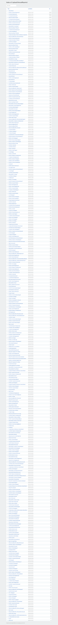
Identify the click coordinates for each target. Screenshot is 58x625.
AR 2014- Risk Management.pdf (13, 184)
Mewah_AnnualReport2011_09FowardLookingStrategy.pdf (17, 119)
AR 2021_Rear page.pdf (12, 250)
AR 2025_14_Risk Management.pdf (14, 265)
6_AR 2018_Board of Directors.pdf (14, 289)
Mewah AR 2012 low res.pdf (13, 100)
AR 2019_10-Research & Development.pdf (15, 267)
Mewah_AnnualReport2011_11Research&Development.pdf (17, 260)
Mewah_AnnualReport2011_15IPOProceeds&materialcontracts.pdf (18, 615)
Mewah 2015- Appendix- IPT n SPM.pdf (14, 351)
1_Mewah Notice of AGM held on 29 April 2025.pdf (16, 429)
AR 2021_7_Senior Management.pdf (14, 186)
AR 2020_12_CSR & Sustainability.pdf (14, 160)
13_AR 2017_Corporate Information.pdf (14, 520)
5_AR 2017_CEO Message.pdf (13, 508)
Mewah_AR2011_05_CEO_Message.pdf (14, 448)
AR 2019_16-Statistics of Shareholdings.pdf (15, 341)
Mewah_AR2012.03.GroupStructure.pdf (14, 527)
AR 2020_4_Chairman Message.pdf (14, 386)
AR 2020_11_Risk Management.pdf (14, 236)
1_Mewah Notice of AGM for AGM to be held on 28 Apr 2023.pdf (18, 510)
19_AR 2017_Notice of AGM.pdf (13, 410)
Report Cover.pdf (11, 324)
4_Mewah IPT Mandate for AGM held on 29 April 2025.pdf (17, 370)
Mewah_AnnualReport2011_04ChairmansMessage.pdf (16, 608)
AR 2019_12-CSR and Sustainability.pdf (14, 93)
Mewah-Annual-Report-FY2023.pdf (14, 33)
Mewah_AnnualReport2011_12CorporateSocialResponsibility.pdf (18, 258)
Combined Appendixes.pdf (12, 348)
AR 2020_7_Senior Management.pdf (14, 353)
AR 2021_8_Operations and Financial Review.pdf (15, 74)
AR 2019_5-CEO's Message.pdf (13, 217)
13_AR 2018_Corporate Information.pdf (14, 441)
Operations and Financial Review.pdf (14, 95)
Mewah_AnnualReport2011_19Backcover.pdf (15, 88)
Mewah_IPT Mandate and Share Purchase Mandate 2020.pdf (17, 358)
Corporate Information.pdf (12, 594)
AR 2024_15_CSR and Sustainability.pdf (14, 162)
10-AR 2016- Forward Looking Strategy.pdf (15, 556)
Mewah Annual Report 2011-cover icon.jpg (15, 413)
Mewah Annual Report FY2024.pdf (14, 55)
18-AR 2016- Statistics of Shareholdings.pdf (15, 544)
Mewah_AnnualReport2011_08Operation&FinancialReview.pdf (17, 67)
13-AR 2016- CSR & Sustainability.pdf (14, 327)
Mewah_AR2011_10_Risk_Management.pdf (15, 105)
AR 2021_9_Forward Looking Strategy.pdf (14, 110)
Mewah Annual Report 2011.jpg (13, 143)
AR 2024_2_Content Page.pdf (13, 150)
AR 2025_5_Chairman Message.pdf (14, 451)
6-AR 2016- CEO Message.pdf (13, 568)
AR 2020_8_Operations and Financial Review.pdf (15, 136)
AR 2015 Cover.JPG (11, 537)
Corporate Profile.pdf (12, 389)
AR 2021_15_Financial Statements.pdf (14, 12)
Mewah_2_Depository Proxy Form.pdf (14, 284)
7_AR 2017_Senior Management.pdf (14, 525)
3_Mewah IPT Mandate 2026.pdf (13, 422)
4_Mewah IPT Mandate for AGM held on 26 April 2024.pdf (17, 384)
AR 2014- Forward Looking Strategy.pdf (14, 322)
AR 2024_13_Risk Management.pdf (14, 401)
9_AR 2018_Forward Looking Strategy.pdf (14, 227)
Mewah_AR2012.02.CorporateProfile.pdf (14, 432)
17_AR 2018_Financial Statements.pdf (14, 29)
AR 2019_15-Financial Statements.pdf (14, 38)
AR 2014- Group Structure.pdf (13, 587)
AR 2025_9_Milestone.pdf (12, 191)
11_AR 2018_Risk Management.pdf (14, 277)
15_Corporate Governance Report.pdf (14, 19)
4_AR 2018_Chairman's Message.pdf (14, 553)
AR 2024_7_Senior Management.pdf (14, 308)
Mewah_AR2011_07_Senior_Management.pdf (15, 458)
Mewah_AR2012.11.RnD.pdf (13, 496)
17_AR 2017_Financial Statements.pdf (14, 215)
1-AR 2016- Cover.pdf (12, 317)
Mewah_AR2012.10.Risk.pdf (13, 434)
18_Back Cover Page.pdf (12, 298)
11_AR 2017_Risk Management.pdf (14, 329)
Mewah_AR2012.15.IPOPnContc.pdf (14, 534)
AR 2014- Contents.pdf (12, 148)
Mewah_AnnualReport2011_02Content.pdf (15, 398)
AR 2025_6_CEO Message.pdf (13, 513)
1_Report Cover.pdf (11, 293)
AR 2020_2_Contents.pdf (12, 274)
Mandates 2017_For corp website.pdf (14, 346)
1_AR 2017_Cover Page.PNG (13, 210)
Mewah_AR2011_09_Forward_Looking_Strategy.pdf (16, 103)
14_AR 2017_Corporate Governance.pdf (14, 334)
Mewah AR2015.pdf (11, 79)
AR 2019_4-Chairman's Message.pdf (14, 196)
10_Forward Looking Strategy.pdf (13, 107)
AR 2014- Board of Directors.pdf (13, 501)
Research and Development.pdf (13, 403)
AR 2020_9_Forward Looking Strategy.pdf (14, 246)
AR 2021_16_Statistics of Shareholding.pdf (15, 141)
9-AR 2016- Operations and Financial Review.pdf (16, 169)
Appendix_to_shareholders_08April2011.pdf (15, 360)
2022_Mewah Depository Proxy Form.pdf (14, 279)
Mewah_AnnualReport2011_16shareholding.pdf (15, 601)
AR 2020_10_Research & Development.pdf (15, 310)
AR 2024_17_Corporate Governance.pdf (14, 320)
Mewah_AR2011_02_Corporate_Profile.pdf (15, 43)
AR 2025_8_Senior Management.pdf (14, 255)
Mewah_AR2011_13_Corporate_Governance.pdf (15, 367)
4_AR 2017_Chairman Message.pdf (14, 532)
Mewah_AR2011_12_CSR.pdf (13, 174)
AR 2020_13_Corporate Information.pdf (14, 489)
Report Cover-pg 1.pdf (12, 243)
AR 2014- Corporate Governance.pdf (14, 372)
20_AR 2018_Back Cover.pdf (13, 606)
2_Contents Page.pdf (12, 81)
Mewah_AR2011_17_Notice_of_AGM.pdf (14, 417)
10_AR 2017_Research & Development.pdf (15, 415)
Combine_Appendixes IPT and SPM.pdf (14, 365)
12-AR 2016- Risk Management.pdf (14, 336)
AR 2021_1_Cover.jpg (12, 396)
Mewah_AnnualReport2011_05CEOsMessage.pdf (16, 589)
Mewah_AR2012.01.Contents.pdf (13, 494)
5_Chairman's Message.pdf (12, 131)
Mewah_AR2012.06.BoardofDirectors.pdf (14, 472)
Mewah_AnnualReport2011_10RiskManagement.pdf (16, 253)
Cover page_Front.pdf (12, 167)
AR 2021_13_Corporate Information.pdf (14, 262)
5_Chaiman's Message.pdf (12, 234)
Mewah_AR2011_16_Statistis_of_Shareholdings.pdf (16, 446)
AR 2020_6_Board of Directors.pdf (14, 165)
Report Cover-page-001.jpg (12, 541)
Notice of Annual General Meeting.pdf (14, 515)
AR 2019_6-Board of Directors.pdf (13, 122)
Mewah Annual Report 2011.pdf (13, 69)
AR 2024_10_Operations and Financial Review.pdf (16, 303)
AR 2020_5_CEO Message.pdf (13, 382)
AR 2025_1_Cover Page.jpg (12, 179)
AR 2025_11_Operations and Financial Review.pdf (16, 231)
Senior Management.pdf (12, 577)
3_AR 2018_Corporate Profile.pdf (13, 172)
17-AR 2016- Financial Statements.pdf (14, 272)
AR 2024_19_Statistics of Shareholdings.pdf (15, 491)
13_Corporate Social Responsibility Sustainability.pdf (16, 60)
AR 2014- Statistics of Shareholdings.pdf (14, 572)
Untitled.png (10, 427)
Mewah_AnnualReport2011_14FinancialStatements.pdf (16, 315)
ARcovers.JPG (11, 620)
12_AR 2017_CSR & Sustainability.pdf (14, 229)
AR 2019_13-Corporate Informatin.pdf (14, 305)
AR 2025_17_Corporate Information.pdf (14, 558)
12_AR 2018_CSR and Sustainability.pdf (14, 205)
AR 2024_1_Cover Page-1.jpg (13, 339)
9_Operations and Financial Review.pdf (14, 98)
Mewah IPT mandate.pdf (12, 487)
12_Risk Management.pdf (12, 72)
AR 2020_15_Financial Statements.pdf (14, 24)
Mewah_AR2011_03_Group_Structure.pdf (15, 465)
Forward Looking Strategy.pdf (13, 482)
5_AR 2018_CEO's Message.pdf (13, 563)
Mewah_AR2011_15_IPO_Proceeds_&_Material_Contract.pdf (17, 475)
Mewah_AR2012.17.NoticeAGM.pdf (14, 479)
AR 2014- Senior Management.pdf (13, 582)
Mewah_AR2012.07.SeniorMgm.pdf (14, 518)
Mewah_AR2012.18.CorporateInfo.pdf (14, 539)
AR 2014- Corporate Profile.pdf (13, 439)
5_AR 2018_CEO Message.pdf (13, 565)
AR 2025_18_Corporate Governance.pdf (14, 355)
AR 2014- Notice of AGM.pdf (13, 503)
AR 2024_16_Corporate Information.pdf (14, 453)
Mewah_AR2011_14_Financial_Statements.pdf (15, 248)
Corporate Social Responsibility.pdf (14, 379)
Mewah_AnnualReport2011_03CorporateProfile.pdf (16, 36)
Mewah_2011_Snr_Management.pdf (14, 460)
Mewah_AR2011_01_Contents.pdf (13, 26)
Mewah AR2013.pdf (11, 76)
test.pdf (10, 618)
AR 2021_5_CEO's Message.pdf (13, 138)
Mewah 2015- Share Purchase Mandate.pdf (15, 408)
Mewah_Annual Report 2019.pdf (13, 48)
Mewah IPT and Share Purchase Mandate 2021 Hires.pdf (17, 241)
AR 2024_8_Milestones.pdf (12, 203)
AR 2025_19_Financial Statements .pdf (14, 212)
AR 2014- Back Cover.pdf (12, 613)
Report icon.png (11, 391)
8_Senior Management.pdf (12, 112)
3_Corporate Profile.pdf (12, 129)
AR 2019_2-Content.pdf (12, 222)
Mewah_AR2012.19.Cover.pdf (13, 546)
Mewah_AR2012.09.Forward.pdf (13, 444)
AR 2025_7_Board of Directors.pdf (14, 291)
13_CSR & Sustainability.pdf (13, 31)
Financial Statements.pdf (12, 286)
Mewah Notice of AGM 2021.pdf (13, 522)
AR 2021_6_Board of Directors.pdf (14, 64)
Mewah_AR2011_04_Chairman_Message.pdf (15, 477)
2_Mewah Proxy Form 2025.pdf (13, 224)
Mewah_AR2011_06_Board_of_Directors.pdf (15, 420)
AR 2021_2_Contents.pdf (12, 153)
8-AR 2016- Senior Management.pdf (14, 575)
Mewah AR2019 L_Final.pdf (13, 50)
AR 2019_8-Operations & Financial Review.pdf (15, 91)
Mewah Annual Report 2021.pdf (13, 45)
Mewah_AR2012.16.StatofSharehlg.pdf (14, 506)
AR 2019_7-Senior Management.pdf (14, 281)
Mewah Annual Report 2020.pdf (13, 17)
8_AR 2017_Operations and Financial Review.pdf (15, 181)
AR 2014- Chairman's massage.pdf (13, 599)
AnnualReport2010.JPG (12, 549)
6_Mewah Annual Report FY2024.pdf (14, 57)
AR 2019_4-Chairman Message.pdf (14, 198)
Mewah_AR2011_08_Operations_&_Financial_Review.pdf (17, 62)
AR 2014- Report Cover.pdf (12, 117)
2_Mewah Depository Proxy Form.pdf (14, 200)
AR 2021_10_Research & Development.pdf (15, 155)
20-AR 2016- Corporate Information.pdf (14, 584)
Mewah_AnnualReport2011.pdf (13, 124)
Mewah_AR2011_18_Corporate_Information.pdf (15, 470)
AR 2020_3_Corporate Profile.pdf (13, 193)
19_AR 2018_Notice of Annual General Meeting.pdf (16, 134)
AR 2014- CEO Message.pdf (13, 596)
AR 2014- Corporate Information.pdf (14, 603)
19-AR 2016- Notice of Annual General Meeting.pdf (16, 463)
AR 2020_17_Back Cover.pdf (13, 551)
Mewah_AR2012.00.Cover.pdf (13, 377)
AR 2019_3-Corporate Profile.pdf (13, 86)
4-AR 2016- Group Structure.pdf (13, 570)
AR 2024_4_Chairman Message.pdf (14, 484)
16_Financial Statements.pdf (13, 14)
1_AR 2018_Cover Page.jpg (12, 296)
